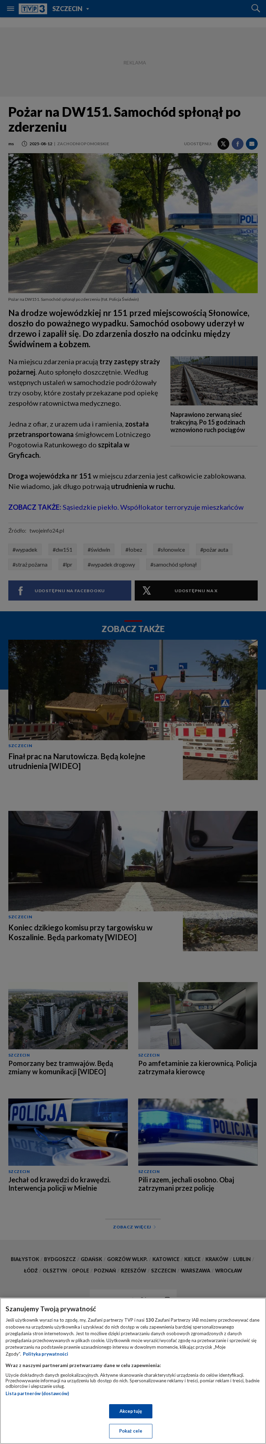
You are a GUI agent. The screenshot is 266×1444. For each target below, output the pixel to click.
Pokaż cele (130, 1431)
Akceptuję (130, 1411)
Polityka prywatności (45, 1354)
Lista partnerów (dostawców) (37, 1393)
